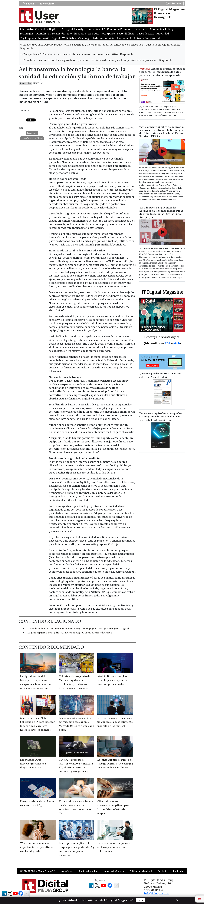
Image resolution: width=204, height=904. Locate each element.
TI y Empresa (28, 38)
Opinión (41, 33)
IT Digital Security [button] (72, 29)
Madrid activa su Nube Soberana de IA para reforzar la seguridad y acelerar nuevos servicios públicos (37, 724)
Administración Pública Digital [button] (38, 29)
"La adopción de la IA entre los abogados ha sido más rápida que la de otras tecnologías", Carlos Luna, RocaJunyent (161, 212)
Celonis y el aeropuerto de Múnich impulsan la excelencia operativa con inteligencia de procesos (74, 682)
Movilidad (163, 33)
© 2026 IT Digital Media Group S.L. (38, 871)
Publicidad (178, 871)
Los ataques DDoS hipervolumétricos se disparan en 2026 (33, 764)
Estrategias (26, 33)
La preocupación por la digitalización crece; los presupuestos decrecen (69, 633)
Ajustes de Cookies (114, 871)
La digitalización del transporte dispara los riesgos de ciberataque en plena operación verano (35, 682)
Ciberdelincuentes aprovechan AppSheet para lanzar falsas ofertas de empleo (113, 807)
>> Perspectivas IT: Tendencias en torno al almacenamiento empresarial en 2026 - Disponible (76, 54)
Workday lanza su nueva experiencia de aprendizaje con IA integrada (36, 847)
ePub (176, 343)
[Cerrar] (177, 900)
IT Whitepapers (76, 33)
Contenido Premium (119, 29)
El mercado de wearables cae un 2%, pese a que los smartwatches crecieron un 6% (76, 807)
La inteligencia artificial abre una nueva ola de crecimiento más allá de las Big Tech (115, 722)
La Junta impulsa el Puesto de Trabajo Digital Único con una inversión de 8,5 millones (115, 764)
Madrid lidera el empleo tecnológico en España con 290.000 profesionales (113, 680)
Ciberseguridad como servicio (96, 38)
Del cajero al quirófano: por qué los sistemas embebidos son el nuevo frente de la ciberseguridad (160, 417)
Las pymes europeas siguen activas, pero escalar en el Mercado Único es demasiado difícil (76, 724)
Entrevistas (141, 29)
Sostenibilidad (125, 33)
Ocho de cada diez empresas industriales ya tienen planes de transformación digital (78, 629)
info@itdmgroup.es (156, 893)
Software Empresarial (147, 38)
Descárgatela (162, 17)
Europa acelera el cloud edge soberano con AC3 (37, 803)
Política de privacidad (140, 871)
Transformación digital (32, 138)
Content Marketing (161, 29)
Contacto (162, 871)
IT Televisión (56, 33)
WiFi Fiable (69, 38)
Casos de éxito (145, 33)
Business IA (124, 38)
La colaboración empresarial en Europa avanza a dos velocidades (114, 847)
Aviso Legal (67, 871)
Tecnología (32, 133)
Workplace (108, 33)
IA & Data (93, 33)
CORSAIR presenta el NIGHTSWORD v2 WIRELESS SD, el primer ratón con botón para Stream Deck (76, 766)
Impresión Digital (49, 38)
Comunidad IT (96, 29)
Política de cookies (88, 871)
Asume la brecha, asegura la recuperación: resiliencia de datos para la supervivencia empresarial (162, 72)
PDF (167, 343)
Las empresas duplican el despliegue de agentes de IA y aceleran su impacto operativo (76, 849)
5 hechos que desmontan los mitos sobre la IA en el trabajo (160, 375)
